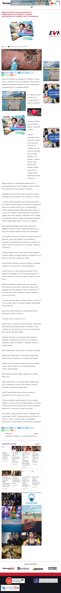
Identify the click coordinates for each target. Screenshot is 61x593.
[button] (31, 7)
